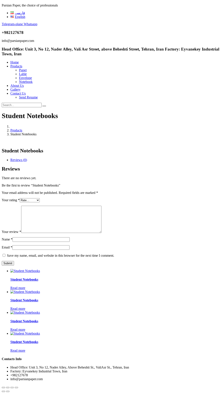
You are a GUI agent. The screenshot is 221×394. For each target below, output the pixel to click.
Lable (23, 74)
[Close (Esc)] (16, 387)
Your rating (11, 200)
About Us (17, 85)
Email (7, 247)
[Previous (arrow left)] (3, 391)
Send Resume (28, 97)
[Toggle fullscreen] (7, 387)
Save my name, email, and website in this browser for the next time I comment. (60, 255)
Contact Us (18, 93)
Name (7, 239)
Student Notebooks (24, 279)
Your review (11, 232)
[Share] (12, 387)
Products (16, 66)
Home (14, 62)
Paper (23, 70)
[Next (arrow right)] (7, 391)
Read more (17, 288)
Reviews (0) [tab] (18, 160)
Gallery (15, 89)
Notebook (26, 82)
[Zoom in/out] (3, 387)
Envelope (25, 78)
